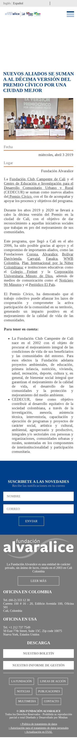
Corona (32, 255)
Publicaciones (48, 699)
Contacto (50, 709)
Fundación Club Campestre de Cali (37, 180)
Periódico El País (42, 285)
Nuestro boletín (38, 660)
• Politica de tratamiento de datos (38, 737)
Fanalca (51, 259)
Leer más (38, 584)
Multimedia (28, 709)
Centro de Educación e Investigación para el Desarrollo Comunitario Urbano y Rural (38, 186)
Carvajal (33, 259)
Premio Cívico (20, 197)
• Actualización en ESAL (38, 745)
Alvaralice (49, 255)
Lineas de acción (52, 688)
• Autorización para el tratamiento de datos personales (38, 741)
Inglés (7, 4)
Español (18, 4)
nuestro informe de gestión (38, 672)
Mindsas (38, 730)
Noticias (24, 699)
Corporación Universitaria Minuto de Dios (38, 274)
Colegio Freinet (24, 272)
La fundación (22, 688)
